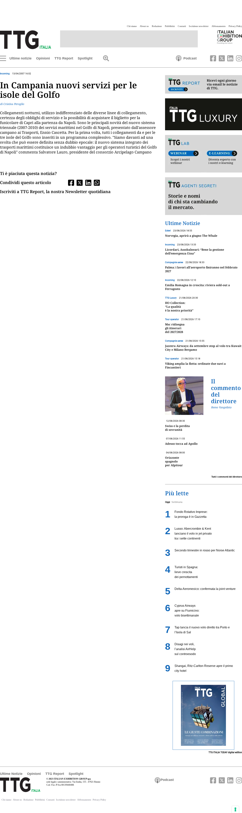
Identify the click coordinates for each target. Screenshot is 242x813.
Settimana (176, 502)
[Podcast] (179, 58)
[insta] (238, 58)
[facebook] (212, 58)
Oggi (167, 502)
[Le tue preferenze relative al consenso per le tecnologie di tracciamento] (235, 809)
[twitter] (221, 58)
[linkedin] (230, 58)
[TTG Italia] (25, 39)
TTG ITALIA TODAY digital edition (225, 752)
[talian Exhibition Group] (229, 37)
